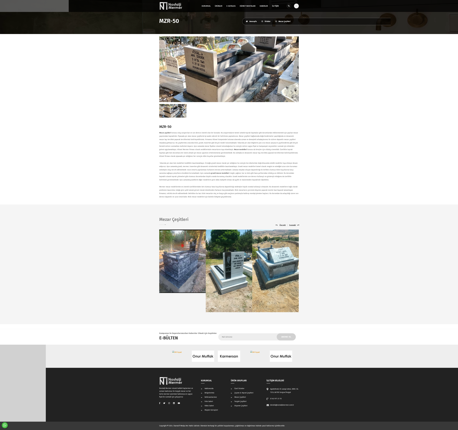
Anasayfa (253, 21)
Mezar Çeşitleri (284, 21)
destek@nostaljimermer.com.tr (282, 405)
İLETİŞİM (275, 6)
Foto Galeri (209, 401)
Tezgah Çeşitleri (240, 401)
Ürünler (267, 21)
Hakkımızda (209, 389)
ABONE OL (286, 337)
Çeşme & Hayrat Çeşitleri (243, 393)
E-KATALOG (231, 6)
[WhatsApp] (5, 425)
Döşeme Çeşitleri (240, 406)
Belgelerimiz (209, 393)
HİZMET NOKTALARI (247, 6)
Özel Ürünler (239, 389)
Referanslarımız (211, 397)
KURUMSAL (206, 6)
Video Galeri (209, 406)
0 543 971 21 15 (276, 399)
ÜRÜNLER (218, 6)
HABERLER (264, 6)
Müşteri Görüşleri (211, 410)
